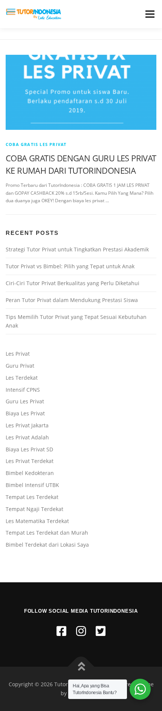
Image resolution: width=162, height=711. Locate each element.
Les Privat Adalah (27, 437)
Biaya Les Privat (25, 413)
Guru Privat (20, 365)
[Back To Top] (81, 667)
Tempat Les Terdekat (32, 497)
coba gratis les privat (36, 144)
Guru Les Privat (25, 401)
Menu (149, 14)
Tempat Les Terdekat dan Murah (47, 532)
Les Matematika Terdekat (37, 521)
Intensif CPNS (23, 389)
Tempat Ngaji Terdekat (34, 509)
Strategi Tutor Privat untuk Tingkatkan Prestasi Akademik (77, 249)
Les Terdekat (22, 377)
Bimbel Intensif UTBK (32, 485)
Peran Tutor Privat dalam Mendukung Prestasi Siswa (72, 300)
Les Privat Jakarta (27, 425)
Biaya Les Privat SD (29, 449)
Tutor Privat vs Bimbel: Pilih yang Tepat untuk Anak (70, 266)
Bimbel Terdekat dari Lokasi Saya (47, 544)
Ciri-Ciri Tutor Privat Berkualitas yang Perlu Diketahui (72, 283)
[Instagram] (81, 631)
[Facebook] (61, 631)
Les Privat (18, 353)
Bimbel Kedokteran (30, 473)
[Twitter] (100, 631)
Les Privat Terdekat (29, 460)
